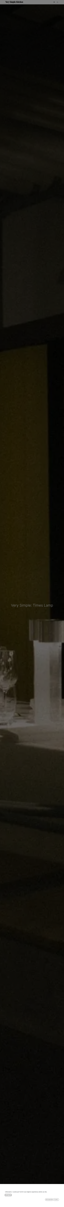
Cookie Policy (8, 1195)
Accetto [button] (56, 1199)
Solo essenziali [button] (49, 1199)
